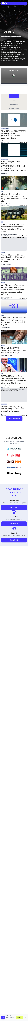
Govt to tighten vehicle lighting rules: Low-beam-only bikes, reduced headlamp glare (14, 197)
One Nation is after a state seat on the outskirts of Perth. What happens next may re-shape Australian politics (12, 289)
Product (14, 100)
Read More (22, 142)
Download (20, 1017)
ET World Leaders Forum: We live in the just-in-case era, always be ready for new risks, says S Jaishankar (13, 379)
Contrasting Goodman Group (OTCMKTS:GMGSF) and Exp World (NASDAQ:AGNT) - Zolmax (13, 166)
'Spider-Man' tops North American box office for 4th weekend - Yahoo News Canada (13, 258)
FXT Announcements (14, 108)
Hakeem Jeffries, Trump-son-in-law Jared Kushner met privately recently (12, 408)
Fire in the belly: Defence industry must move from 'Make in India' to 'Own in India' (12, 227)
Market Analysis (14, 104)
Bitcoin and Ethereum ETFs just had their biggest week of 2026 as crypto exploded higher (13, 321)
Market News (14, 96)
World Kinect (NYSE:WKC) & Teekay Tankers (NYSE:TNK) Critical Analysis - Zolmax (13, 134)
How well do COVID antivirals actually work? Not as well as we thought (14, 350)
